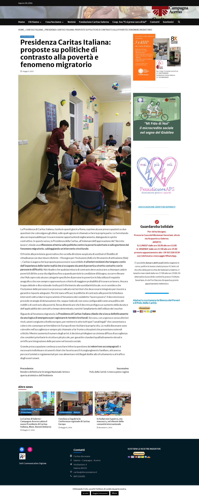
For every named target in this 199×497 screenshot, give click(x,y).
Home (21, 22)
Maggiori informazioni (100, 493)
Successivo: (109, 370)
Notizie (72, 22)
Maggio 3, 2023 (28, 71)
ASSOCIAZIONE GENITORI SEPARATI (156, 206)
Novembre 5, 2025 (105, 427)
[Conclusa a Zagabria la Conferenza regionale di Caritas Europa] (74, 404)
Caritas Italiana (27, 37)
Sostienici (168, 22)
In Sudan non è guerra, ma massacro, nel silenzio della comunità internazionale (110, 421)
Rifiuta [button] (114, 493)
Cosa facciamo (53, 22)
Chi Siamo (33, 22)
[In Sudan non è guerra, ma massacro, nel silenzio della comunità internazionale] (113, 404)
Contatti (154, 22)
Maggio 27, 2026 (28, 430)
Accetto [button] (85, 493)
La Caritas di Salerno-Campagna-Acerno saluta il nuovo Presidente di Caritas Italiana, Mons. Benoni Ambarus (35, 423)
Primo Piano (26, 412)
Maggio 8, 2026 (66, 427)
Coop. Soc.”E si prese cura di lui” (129, 22)
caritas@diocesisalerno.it (85, 472)
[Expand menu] (40, 22)
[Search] (179, 22)
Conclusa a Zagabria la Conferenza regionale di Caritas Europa (74, 421)
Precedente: (45, 372)
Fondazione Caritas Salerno (94, 22)
